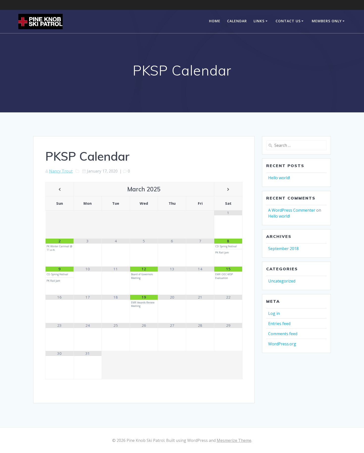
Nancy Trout (61, 171)
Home (214, 21)
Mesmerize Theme (234, 440)
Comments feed (282, 333)
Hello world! (279, 177)
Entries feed (279, 323)
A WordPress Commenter (291, 210)
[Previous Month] (60, 189)
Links (259, 21)
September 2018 (283, 248)
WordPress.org (282, 344)
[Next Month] (228, 189)
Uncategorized (281, 281)
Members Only (327, 21)
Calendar (237, 21)
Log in (274, 313)
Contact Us (288, 21)
